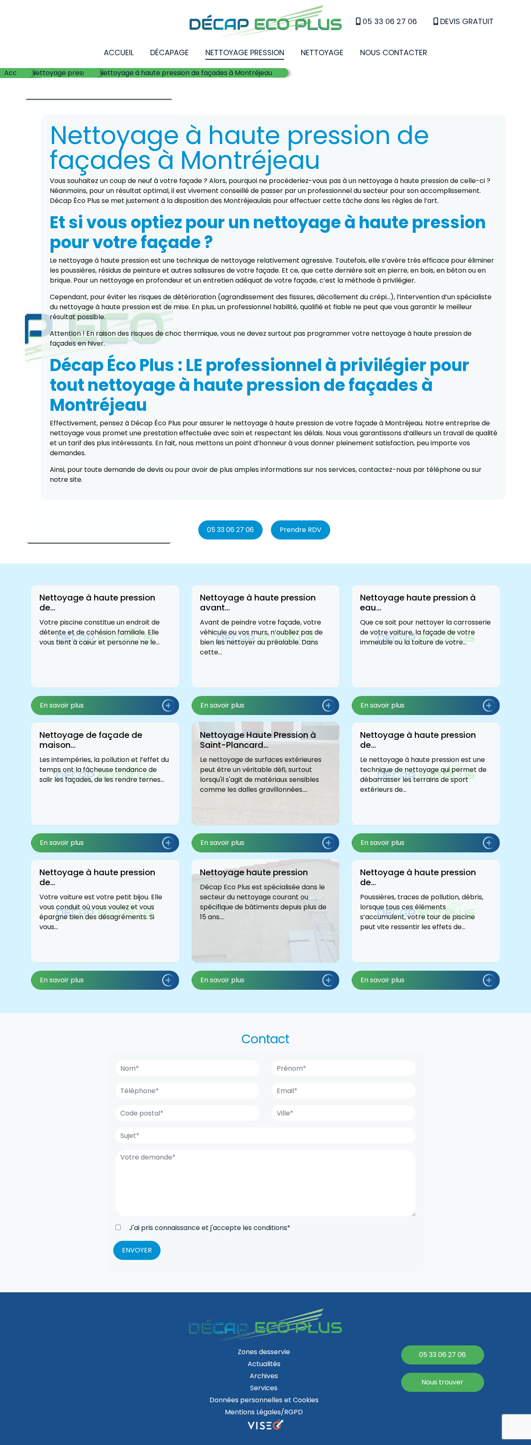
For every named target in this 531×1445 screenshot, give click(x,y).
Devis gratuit (466, 21)
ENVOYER (137, 1250)
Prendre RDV (301, 530)
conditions (270, 1228)
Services (264, 1388)
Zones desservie (264, 1352)
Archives (264, 1376)
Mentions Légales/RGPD (264, 1412)
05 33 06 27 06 (388, 21)
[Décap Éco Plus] (265, 23)
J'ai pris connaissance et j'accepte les (208, 1228)
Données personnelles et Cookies (264, 1400)
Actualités (264, 1364)
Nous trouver (442, 1382)
